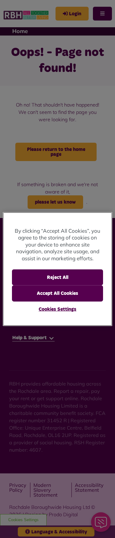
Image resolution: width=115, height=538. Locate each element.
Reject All (57, 277)
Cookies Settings (57, 309)
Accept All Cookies (57, 293)
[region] (57, 269)
